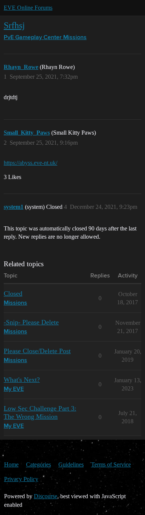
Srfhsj (14, 25)
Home (11, 464)
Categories (38, 464)
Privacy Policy (21, 479)
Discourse (45, 496)
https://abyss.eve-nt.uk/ (30, 163)
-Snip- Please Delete (31, 322)
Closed (13, 293)
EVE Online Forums (28, 7)
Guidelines (71, 464)
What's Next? (22, 379)
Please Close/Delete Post (37, 351)
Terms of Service (111, 464)
